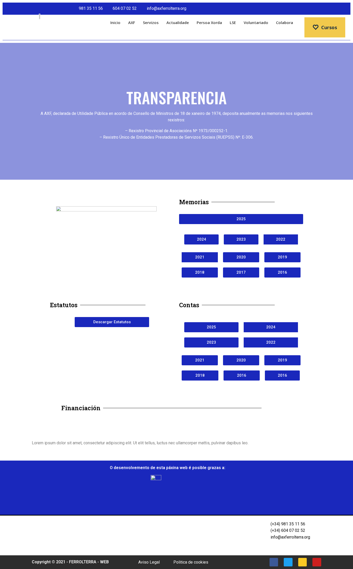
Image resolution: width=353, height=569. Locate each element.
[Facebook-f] (315, 8)
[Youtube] (344, 8)
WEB (104, 561)
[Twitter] (325, 8)
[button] (66, 423)
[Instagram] (334, 8)
